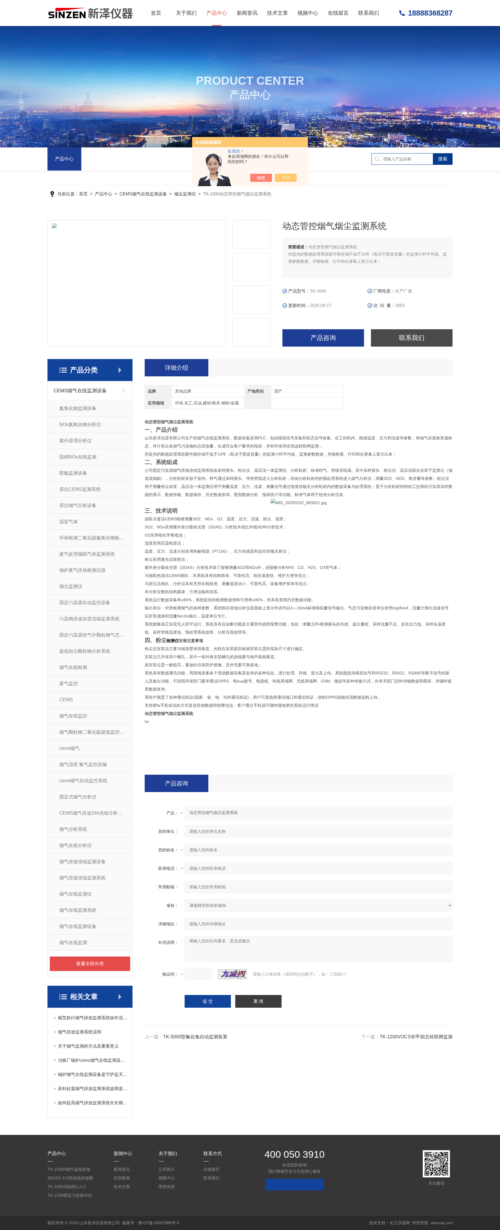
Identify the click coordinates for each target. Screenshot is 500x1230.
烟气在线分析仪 (75, 845)
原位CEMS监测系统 (80, 489)
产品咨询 (323, 337)
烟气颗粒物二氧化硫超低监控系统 (94, 732)
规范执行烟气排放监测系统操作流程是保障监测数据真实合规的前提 (93, 1017)
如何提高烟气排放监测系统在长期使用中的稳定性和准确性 (93, 1102)
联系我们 (368, 13)
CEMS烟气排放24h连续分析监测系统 (95, 813)
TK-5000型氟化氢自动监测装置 (195, 1036)
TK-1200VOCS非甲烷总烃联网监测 (416, 1036)
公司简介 (167, 1169)
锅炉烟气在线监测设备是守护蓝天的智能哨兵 (93, 1074)
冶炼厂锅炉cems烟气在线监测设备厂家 (93, 1060)
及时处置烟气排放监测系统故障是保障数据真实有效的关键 (93, 1088)
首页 (156, 13)
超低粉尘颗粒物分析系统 (84, 651)
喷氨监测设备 (73, 473)
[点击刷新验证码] (232, 974)
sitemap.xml (442, 1222)
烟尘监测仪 (185, 193)
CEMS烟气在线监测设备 (143, 193)
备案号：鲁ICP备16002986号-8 (150, 1222)
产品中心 (216, 13)
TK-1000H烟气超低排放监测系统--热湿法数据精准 (69, 1170)
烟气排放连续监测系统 (82, 877)
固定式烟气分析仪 (77, 796)
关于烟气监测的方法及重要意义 (88, 1046)
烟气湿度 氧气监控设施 (83, 764)
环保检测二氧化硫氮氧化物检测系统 (95, 537)
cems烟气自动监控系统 (83, 780)
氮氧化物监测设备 (77, 408)
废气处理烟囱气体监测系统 (87, 554)
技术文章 (277, 13)
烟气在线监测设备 (77, 926)
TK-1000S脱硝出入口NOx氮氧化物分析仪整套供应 (69, 1187)
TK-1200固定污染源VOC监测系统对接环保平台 (69, 1196)
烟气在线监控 (73, 715)
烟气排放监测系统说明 (79, 1031)
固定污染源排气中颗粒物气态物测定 (95, 634)
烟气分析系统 (73, 829)
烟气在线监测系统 (77, 910)
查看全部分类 (90, 963)
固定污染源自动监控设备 (84, 602)
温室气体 (68, 521)
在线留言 (338, 13)
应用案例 (122, 1178)
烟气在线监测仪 (75, 893)
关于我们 (186, 13)
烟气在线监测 (73, 942)
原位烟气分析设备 (77, 505)
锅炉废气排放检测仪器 (82, 570)
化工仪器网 (399, 1222)
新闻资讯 (247, 13)
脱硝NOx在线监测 (77, 456)
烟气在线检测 (73, 667)
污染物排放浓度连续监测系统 (89, 618)
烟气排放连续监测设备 (82, 861)
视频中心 (307, 13)
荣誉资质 (167, 1186)
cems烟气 (69, 748)
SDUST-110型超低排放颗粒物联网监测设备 (70, 1179)
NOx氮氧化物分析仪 (80, 424)
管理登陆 (420, 1222)
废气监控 (68, 683)
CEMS (66, 699)
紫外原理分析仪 (75, 440)
